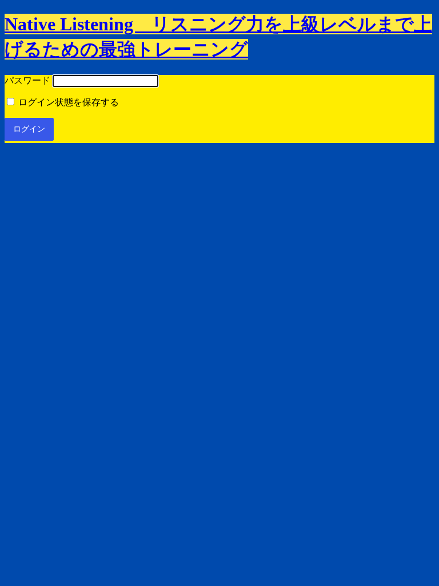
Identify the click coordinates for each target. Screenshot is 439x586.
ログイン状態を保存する (67, 102)
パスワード (27, 80)
